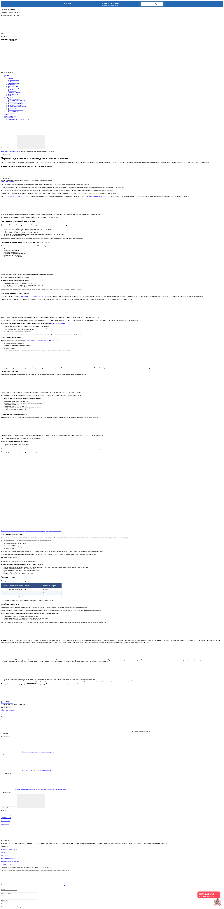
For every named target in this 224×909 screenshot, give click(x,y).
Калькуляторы (8, 117)
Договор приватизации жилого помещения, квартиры (38, 752)
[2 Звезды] (40, 725)
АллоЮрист (4, 151)
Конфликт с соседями (14, 92)
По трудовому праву (14, 99)
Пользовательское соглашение (10, 861)
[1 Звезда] (14, 725)
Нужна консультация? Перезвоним (152, 4)
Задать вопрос (31, 56)
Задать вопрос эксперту (8, 181)
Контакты (4, 852)
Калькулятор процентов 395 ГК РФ (18, 119)
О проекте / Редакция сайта (9, 849)
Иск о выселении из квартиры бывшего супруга (36, 770)
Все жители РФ (5, 821)
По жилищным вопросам (15, 110)
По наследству (12, 108)
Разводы (10, 78)
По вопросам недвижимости (16, 100)
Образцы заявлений (10, 116)
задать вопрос (5, 824)
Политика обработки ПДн (8, 858)
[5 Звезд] (119, 725)
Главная (6, 75)
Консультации (8, 97)
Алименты (11, 81)
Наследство (11, 84)
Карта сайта (4, 855)
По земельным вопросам (15, 105)
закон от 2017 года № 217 (16, 196)
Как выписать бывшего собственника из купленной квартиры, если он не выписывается (41, 789)
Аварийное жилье (13, 94)
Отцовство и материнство (15, 88)
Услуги (6, 114)
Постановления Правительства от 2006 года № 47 (35, 296)
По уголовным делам (14, 111)
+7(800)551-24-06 (110, 3)
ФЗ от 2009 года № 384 (58, 323)
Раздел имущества (13, 80)
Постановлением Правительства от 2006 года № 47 (42, 340)
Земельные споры (13, 86)
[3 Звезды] (66, 725)
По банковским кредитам (15, 103)
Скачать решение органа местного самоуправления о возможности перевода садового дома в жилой (31, 531)
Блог (5, 77)
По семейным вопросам (15, 102)
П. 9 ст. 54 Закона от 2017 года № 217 (100, 196)
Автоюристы (11, 113)
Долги (9, 95)
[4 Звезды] (92, 725)
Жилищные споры (13, 83)
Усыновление (12, 91)
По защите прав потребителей (17, 106)
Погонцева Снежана (7, 703)
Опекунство (11, 89)
